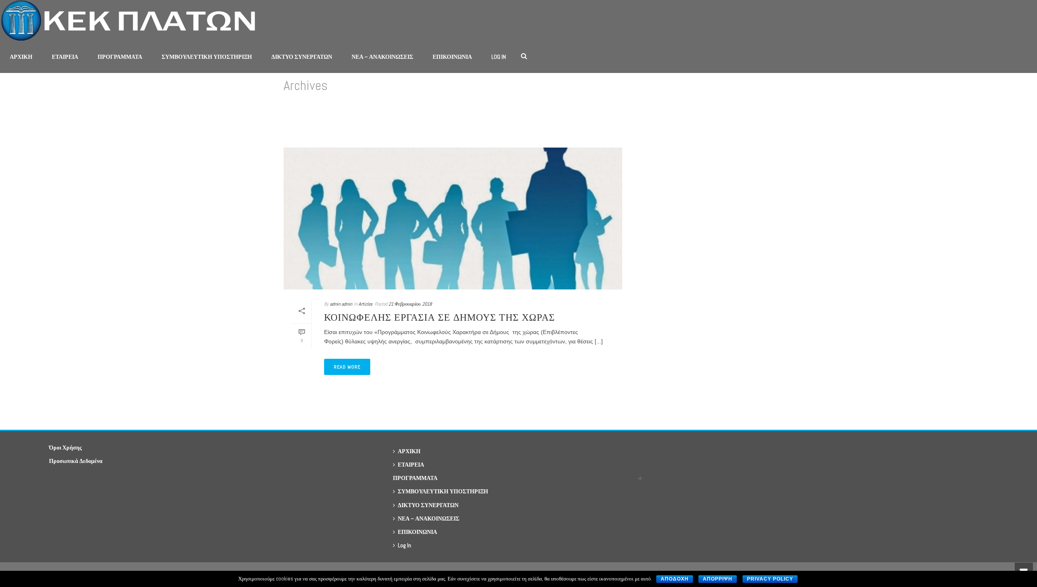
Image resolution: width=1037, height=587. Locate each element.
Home (739, 119)
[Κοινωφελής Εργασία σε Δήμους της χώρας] (453, 218)
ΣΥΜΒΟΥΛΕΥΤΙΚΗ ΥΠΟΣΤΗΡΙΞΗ (207, 56)
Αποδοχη (675, 579)
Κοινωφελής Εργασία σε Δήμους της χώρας (439, 317)
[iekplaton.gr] (132, 20)
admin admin (341, 304)
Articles (365, 304)
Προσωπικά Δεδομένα (75, 461)
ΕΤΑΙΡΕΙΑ (65, 56)
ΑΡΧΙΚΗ (21, 56)
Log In (498, 56)
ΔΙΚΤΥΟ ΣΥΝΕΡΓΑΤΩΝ (301, 56)
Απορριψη (717, 579)
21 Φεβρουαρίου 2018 (410, 304)
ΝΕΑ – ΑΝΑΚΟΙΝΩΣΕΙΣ (382, 56)
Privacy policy (770, 579)
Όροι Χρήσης (65, 447)
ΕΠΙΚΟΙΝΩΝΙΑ (452, 56)
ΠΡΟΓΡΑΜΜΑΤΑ (120, 56)
